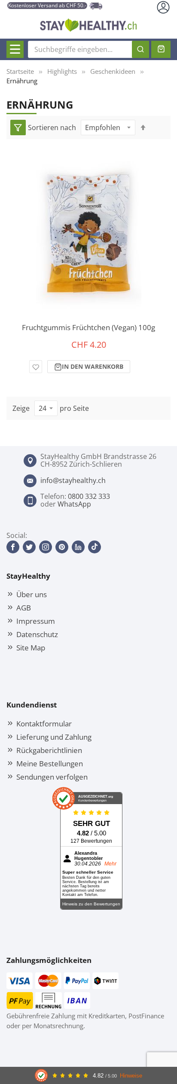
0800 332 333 (89, 496)
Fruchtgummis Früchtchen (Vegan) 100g (88, 327)
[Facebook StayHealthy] (12, 546)
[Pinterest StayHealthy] (61, 546)
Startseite (20, 71)
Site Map (30, 647)
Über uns (31, 594)
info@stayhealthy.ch (73, 480)
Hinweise (131, 1075)
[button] (35, 366)
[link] (18, 127)
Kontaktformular (44, 723)
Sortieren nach (52, 127)
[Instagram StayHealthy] (45, 546)
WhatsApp (74, 504)
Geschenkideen (112, 71)
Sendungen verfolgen (52, 776)
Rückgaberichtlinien (49, 750)
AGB (23, 607)
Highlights (62, 71)
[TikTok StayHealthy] (94, 546)
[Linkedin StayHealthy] (78, 546)
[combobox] (88, 49)
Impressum (35, 621)
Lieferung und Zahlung (54, 737)
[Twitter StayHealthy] (29, 546)
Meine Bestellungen (49, 763)
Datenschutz (37, 634)
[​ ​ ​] (15, 49)
